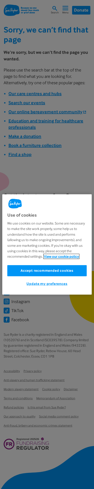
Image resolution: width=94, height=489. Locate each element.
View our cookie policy (61, 256)
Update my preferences (46, 283)
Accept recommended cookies (47, 270)
